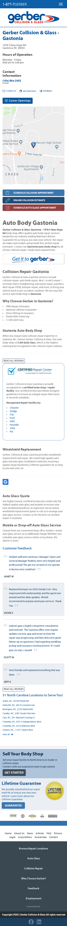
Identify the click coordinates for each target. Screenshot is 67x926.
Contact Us (11, 91)
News (30, 833)
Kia (11, 431)
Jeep (12, 428)
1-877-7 (15, 4)
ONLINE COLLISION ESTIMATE (29, 200)
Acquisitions (25, 837)
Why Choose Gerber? (33, 878)
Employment (33, 898)
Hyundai (14, 425)
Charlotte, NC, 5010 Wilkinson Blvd (19, 726)
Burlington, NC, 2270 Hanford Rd (18, 709)
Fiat (12, 414)
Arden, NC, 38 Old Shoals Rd (16, 701)
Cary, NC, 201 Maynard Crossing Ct (19, 718)
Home (8, 833)
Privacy (58, 833)
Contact (53, 837)
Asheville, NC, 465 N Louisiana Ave (19, 705)
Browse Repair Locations (33, 848)
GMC (12, 421)
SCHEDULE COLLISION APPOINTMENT (33, 192)
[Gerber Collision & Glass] (33, 17)
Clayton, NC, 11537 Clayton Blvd (18, 730)
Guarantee (41, 837)
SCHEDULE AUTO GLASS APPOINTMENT (34, 207)
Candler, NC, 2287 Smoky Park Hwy (19, 713)
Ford (12, 418)
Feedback (47, 91)
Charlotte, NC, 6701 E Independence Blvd (22, 722)
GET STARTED (14, 772)
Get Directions (29, 91)
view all (6, 734)
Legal (12, 837)
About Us (19, 833)
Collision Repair (33, 868)
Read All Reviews (14, 360)
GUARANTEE (13, 805)
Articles (40, 833)
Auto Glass (33, 858)
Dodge (13, 411)
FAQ (49, 833)
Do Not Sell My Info (33, 906)
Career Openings (19, 100)
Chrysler (14, 408)
